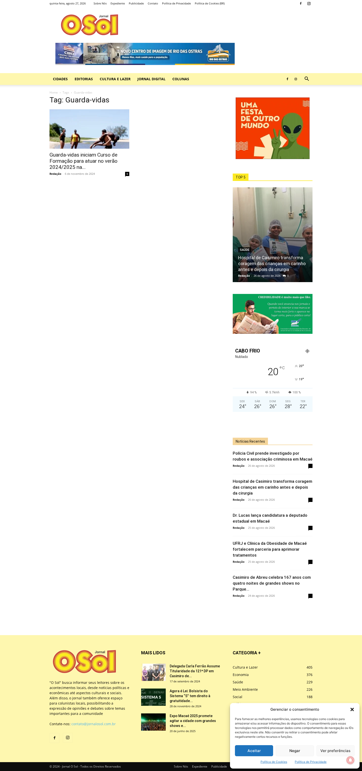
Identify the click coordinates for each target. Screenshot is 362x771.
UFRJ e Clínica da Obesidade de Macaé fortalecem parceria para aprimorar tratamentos (270, 549)
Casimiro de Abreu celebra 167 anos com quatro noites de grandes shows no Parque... (272, 583)
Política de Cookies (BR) (210, 3)
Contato (153, 3)
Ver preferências (335, 750)
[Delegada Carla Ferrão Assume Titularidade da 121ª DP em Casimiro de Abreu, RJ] (153, 672)
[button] (352, 709)
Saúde (244, 250)
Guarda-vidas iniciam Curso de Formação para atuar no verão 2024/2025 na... (83, 161)
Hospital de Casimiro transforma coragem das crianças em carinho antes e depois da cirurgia (272, 263)
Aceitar (254, 750)
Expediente (118, 3)
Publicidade (136, 3)
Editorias (84, 79)
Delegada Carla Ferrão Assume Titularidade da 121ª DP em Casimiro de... (195, 671)
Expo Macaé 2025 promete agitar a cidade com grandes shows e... (193, 721)
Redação (55, 174)
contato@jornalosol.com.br (93, 724)
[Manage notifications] (350, 760)
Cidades (60, 79)
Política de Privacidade (311, 762)
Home (53, 92)
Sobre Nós (100, 3)
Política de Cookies (274, 762)
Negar (294, 750)
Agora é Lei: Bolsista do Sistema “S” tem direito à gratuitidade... (190, 696)
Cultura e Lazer (115, 79)
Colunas (180, 79)
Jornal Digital (151, 79)
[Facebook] (300, 3)
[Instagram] (309, 3)
